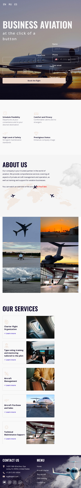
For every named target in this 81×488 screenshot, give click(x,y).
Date (5, 66)
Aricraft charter (43, 470)
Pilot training (42, 478)
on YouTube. (41, 186)
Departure (40, 55)
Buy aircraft (41, 474)
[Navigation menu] (76, 19)
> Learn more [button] (10, 360)
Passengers (55, 77)
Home (39, 466)
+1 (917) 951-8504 (13, 472)
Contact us (41, 482)
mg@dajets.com (12, 476)
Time (52, 66)
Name (55, 44)
